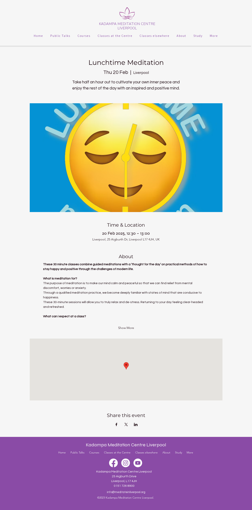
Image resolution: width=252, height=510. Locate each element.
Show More (126, 328)
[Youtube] (137, 463)
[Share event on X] (126, 424)
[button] (60, 36)
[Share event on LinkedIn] (136, 424)
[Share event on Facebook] (116, 424)
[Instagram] (125, 463)
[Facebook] (113, 463)
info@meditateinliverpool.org (126, 492)
